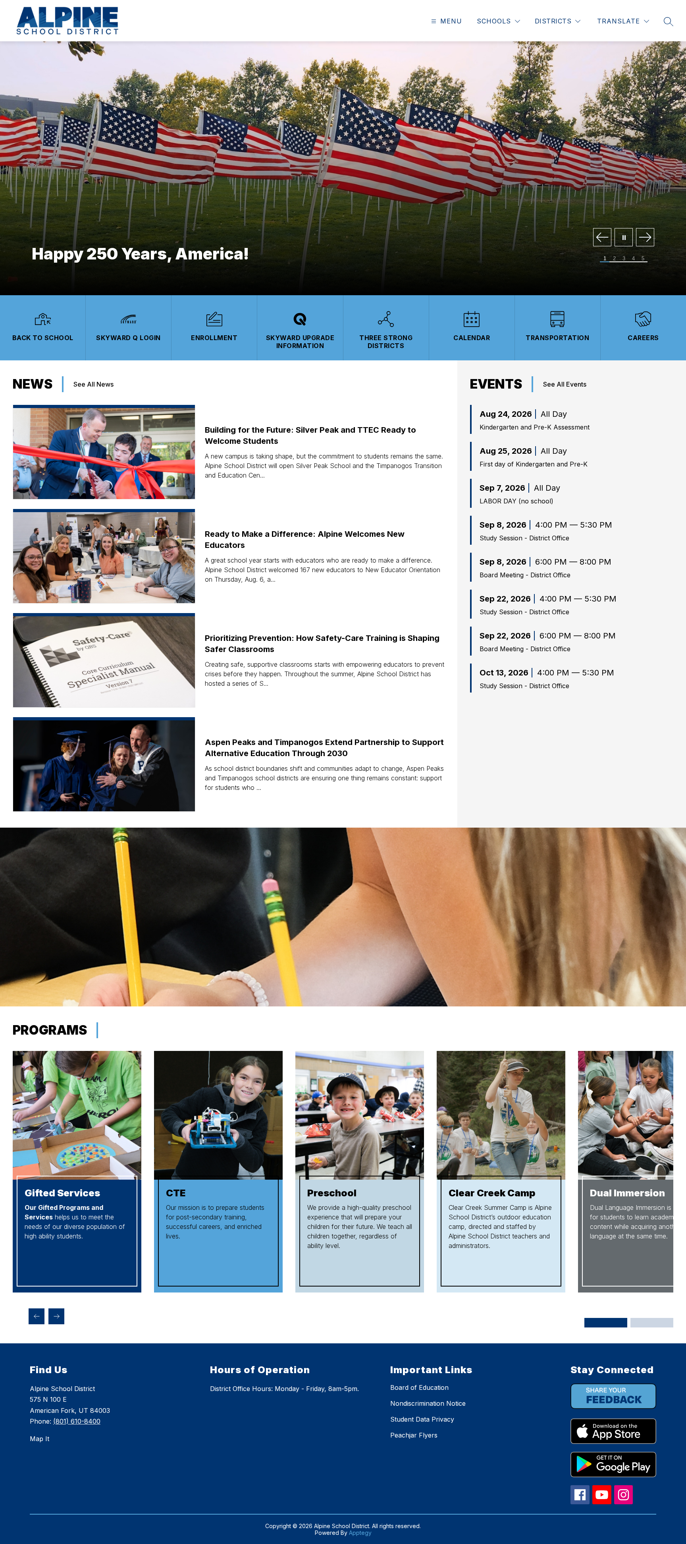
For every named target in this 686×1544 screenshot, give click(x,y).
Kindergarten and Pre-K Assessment (535, 427)
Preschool (331, 1193)
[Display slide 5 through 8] (651, 1322)
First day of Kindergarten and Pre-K (534, 464)
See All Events (564, 384)
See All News (93, 384)
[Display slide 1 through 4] (605, 1322)
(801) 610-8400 (76, 1421)
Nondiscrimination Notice (428, 1403)
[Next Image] (645, 238)
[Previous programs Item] (36, 1316)
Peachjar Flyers (413, 1435)
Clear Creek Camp (492, 1193)
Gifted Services (62, 1193)
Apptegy (360, 1532)
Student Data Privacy (422, 1419)
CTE (175, 1193)
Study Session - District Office (524, 538)
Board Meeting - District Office (525, 575)
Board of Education (419, 1387)
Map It (39, 1439)
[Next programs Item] (56, 1316)
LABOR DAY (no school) (516, 501)
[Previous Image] (602, 238)
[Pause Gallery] (624, 238)
